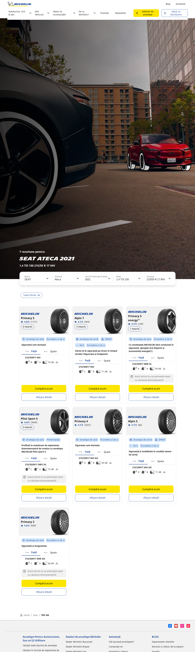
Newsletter (120, 13)
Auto (35, 615)
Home (27, 615)
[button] (47, 278)
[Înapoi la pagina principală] (19, 4)
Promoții (104, 13)
